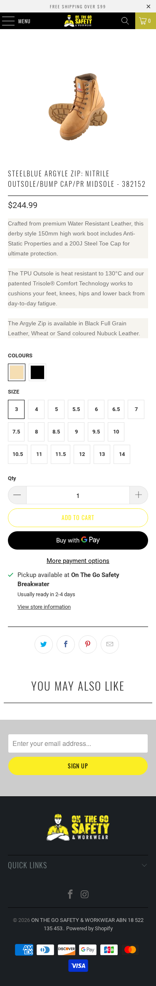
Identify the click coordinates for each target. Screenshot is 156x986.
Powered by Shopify (89, 928)
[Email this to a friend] (110, 644)
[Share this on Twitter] (44, 644)
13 (102, 454)
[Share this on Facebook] (66, 644)
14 (122, 454)
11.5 (60, 454)
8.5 (56, 432)
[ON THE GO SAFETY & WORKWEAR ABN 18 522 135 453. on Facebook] (70, 895)
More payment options (78, 561)
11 (39, 454)
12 (82, 454)
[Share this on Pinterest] (88, 644)
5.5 (76, 409)
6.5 (116, 409)
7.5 (16, 432)
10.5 (17, 454)
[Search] (125, 20)
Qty (12, 478)
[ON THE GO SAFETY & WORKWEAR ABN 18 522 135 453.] (78, 20)
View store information (44, 607)
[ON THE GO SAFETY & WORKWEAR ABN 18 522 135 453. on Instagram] (85, 895)
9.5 (96, 432)
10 (116, 432)
